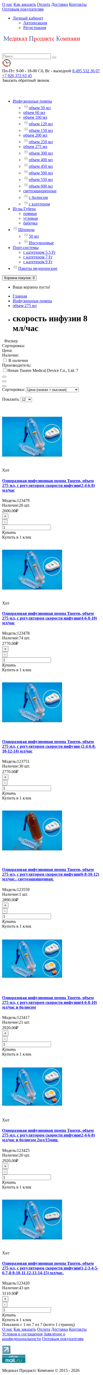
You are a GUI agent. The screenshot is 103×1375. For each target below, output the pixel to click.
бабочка (30, 223)
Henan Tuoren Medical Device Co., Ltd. (41, 370)
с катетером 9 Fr (37, 262)
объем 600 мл (41, 186)
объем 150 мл (41, 130)
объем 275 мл (35, 146)
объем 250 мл (41, 142)
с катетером (39, 204)
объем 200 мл (35, 135)
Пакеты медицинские (37, 268)
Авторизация (35, 23)
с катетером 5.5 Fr (39, 252)
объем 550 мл (41, 179)
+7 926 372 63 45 (17, 75)
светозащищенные (40, 191)
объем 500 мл (41, 173)
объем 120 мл (41, 124)
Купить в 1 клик (16, 537)
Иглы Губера (24, 209)
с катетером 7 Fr (37, 257)
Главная (20, 296)
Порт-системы (26, 247)
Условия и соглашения (22, 1334)
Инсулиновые (41, 243)
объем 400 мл (41, 159)
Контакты (78, 4)
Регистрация (34, 27)
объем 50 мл (40, 108)
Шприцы (26, 229)
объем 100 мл (35, 117)
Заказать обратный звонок (25, 80)
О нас (7, 4)
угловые (30, 218)
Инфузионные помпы (32, 101)
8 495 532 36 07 (86, 71)
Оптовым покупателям (23, 9)
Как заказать (24, 4)
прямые (30, 213)
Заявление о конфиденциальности (33, 1336)
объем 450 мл (41, 166)
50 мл (34, 236)
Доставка (59, 4)
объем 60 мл (34, 112)
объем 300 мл (41, 153)
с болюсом (38, 197)
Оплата (43, 4)
